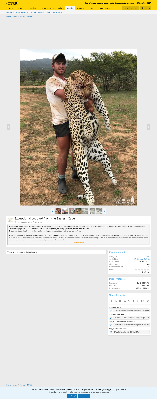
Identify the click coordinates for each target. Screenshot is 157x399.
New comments (22, 12)
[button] (25, 8)
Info (92, 8)
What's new (47, 8)
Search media (57, 12)
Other (147, 256)
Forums (20, 8)
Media (70, 8)
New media (10, 12)
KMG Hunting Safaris (24, 222)
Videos (48, 12)
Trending (32, 8)
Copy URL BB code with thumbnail (121, 321)
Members (104, 8)
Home (10, 8)
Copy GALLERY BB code (117, 329)
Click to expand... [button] (78, 243)
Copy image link (115, 307)
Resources (81, 8)
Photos (41, 12)
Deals (59, 8)
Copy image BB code (116, 314)
